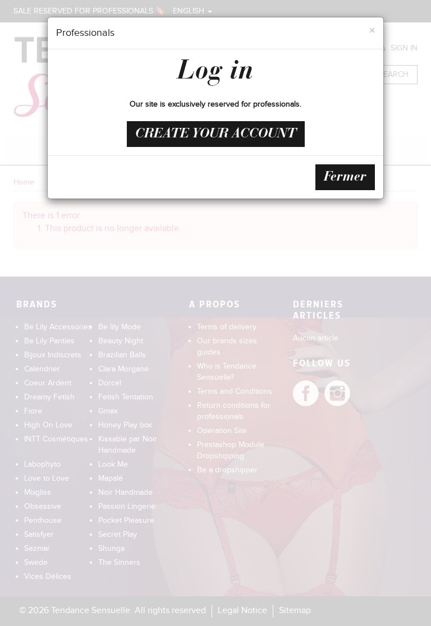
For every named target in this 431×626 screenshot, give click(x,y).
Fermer (345, 177)
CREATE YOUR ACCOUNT (215, 134)
